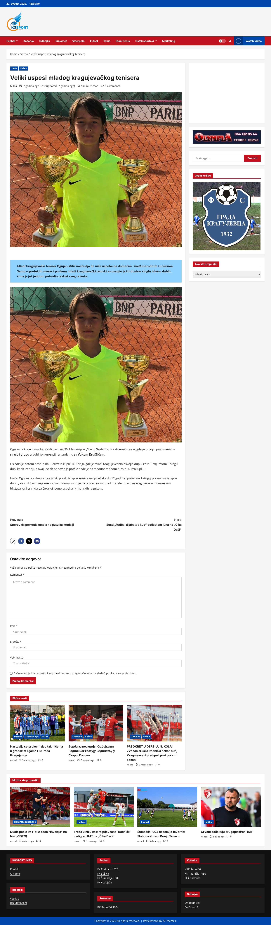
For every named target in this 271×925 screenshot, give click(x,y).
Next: (144, 524)
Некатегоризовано (25, 821)
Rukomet (61, 40)
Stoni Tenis (123, 40)
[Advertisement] (96, 504)
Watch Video (254, 40)
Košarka (28, 40)
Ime (13, 626)
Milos (13, 86)
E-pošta (16, 641)
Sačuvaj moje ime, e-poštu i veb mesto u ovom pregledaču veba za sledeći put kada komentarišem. (75, 673)
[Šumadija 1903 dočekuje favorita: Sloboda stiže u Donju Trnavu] (167, 807)
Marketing (168, 40)
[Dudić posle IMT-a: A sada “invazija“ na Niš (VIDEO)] (40, 807)
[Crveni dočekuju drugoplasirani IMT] (231, 807)
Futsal (94, 40)
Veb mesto (16, 657)
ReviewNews (151, 921)
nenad (13, 760)
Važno (23, 68)
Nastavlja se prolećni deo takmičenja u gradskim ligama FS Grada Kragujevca (36, 751)
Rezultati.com (18, 903)
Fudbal (10, 40)
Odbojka (44, 40)
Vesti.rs (14, 898)
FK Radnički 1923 (107, 869)
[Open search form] (230, 41)
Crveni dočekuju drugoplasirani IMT (227, 832)
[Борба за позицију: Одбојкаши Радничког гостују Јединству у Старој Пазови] (96, 723)
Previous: (42, 522)
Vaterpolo (78, 40)
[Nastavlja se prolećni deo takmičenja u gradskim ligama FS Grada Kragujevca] (37, 723)
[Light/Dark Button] (222, 41)
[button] (13, 541)
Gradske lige (32, 736)
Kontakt (15, 869)
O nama (15, 873)
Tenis (106, 40)
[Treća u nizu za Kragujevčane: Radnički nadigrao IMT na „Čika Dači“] (104, 807)
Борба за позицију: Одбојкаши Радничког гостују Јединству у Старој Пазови (92, 751)
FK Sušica (103, 873)
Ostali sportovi (144, 40)
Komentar (17, 574)
